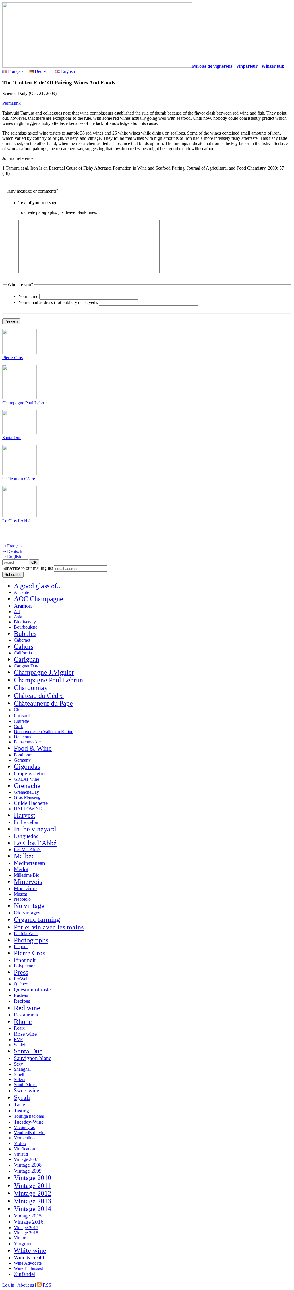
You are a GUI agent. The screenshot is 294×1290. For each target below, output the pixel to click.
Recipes (22, 1001)
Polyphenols (25, 965)
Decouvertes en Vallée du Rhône (43, 731)
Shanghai (22, 1069)
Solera (19, 1079)
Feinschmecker (27, 741)
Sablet (19, 1044)
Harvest (24, 815)
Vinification (24, 1148)
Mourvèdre (25, 888)
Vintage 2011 (32, 1185)
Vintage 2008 (28, 1165)
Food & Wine (33, 748)
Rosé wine (25, 1034)
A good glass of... (38, 586)
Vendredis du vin (29, 1132)
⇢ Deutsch (12, 551)
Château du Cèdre (18, 478)
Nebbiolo (22, 899)
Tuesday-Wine (29, 1122)
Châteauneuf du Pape (43, 703)
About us (25, 1285)
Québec (21, 983)
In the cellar (26, 822)
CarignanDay (26, 665)
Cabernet (22, 640)
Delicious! (23, 736)
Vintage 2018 (26, 1232)
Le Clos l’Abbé (16, 520)
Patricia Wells (26, 933)
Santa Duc (11, 437)
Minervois (28, 881)
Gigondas (27, 766)
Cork (18, 726)
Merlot (21, 869)
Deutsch (42, 71)
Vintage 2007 (26, 1159)
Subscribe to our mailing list (27, 568)
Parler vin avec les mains (49, 927)
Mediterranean (29, 863)
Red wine (27, 1008)
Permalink (11, 103)
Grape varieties (30, 773)
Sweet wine (26, 1090)
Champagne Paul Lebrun (25, 402)
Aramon (23, 606)
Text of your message (37, 202)
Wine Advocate (28, 1263)
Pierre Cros (12, 357)
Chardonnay (31, 688)
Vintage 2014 (32, 1208)
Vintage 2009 (28, 1171)
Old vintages (27, 912)
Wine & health (30, 1257)
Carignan (26, 659)
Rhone (23, 1021)
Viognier (23, 1243)
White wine (30, 1250)
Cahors (23, 646)
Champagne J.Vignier (44, 672)
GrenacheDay (26, 792)
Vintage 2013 (32, 1201)
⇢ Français (12, 545)
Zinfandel (24, 1274)
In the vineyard (35, 829)
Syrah (22, 1097)
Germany (22, 760)
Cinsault (23, 715)
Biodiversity (25, 621)
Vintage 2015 (28, 1216)
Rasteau (21, 995)
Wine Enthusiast (28, 1268)
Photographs (31, 940)
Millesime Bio (26, 875)
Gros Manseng (27, 797)
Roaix (19, 1028)
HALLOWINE (28, 808)
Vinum (20, 1237)
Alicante (21, 592)
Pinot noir (25, 960)
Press (21, 972)
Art (17, 611)
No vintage (29, 905)
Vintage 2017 (26, 1227)
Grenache (27, 785)
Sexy (18, 1064)
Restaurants (26, 1015)
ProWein (22, 978)
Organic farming (37, 919)
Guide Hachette (31, 803)
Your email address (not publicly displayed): (58, 302)
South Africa (25, 1084)
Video (20, 1143)
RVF (18, 1039)
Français (15, 71)
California (23, 652)
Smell (19, 1074)
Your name (28, 296)
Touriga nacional (29, 1116)
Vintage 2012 (32, 1193)
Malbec (24, 856)
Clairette (21, 721)
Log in (8, 1285)
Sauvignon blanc (32, 1058)
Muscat (20, 894)
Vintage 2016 (29, 1222)
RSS (46, 1285)
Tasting (21, 1110)
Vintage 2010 (32, 1177)
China (19, 709)
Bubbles (25, 633)
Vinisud (21, 1154)
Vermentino (24, 1137)
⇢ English (11, 556)
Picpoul (21, 946)
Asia (18, 616)
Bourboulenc (25, 627)
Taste (19, 1104)
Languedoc (26, 836)
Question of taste (32, 990)
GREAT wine (26, 779)
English (67, 71)
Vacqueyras (24, 1127)
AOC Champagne (38, 599)
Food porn (23, 754)
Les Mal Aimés (27, 849)
